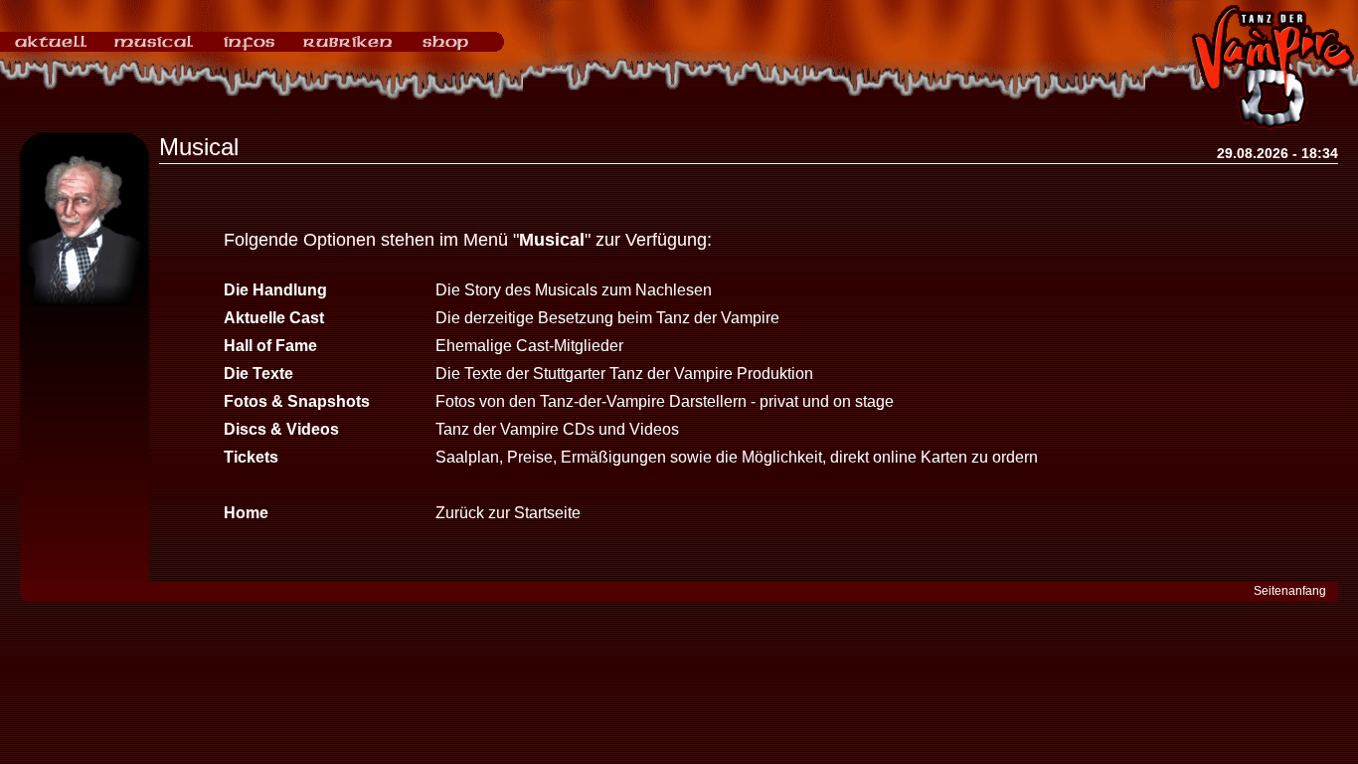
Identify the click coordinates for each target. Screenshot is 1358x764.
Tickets (251, 457)
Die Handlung (275, 290)
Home (246, 512)
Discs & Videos (281, 429)
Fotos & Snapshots (297, 401)
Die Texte (258, 373)
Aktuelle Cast (274, 317)
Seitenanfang (1290, 591)
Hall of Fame (270, 345)
